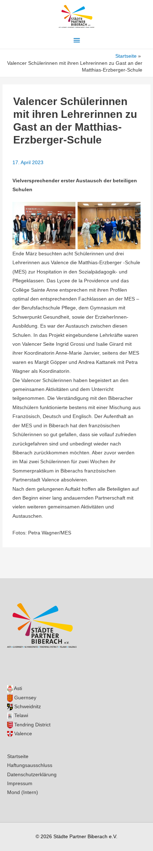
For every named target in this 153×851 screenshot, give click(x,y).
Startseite (17, 756)
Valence (22, 733)
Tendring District (32, 724)
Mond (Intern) (22, 792)
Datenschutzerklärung (32, 774)
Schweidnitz (27, 706)
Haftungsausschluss (29, 765)
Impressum (19, 783)
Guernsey (24, 697)
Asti (17, 688)
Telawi (20, 715)
